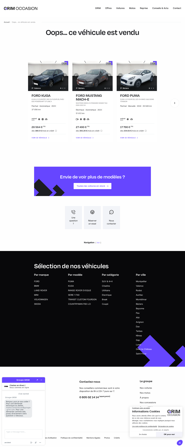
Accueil (7, 22)
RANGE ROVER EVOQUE (79, 290)
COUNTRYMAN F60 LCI (79, 304)
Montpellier (141, 281)
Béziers (139, 304)
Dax (138, 326)
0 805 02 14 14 (89, 397)
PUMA (71, 281)
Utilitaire (106, 290)
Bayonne (140, 308)
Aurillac (139, 295)
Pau (137, 313)
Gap (138, 340)
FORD (37, 281)
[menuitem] (98, 8)
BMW (36, 286)
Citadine (106, 286)
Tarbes (139, 331)
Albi (138, 317)
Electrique (107, 295)
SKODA (37, 304)
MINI (36, 295)
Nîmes (139, 335)
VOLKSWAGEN (41, 299)
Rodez (139, 290)
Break (104, 299)
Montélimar (141, 299)
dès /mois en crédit (43, 131)
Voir (98, 243)
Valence (139, 286)
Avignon (140, 322)
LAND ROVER (40, 290)
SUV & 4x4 (107, 281)
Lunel (138, 344)
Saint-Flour (141, 353)
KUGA (71, 286)
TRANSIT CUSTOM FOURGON (82, 299)
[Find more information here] (23, 411)
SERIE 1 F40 (73, 295)
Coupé (105, 304)
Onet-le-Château (144, 349)
